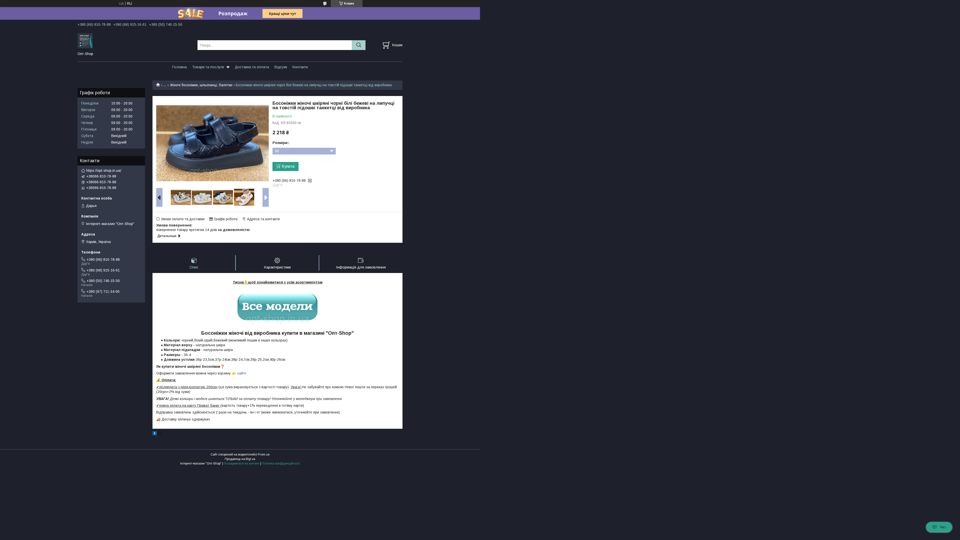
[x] (160, 434)
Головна (179, 67)
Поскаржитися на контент (242, 463)
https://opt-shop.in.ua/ (103, 170)
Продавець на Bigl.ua (240, 459)
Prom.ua (264, 454)
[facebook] (154, 434)
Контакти (300, 67)
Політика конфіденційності (281, 463)
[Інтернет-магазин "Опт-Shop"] (134, 40)
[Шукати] (359, 45)
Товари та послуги (208, 67)
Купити (288, 166)
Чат (943, 527)
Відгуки (280, 67)
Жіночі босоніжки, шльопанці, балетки (201, 85)
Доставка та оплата (252, 67)
